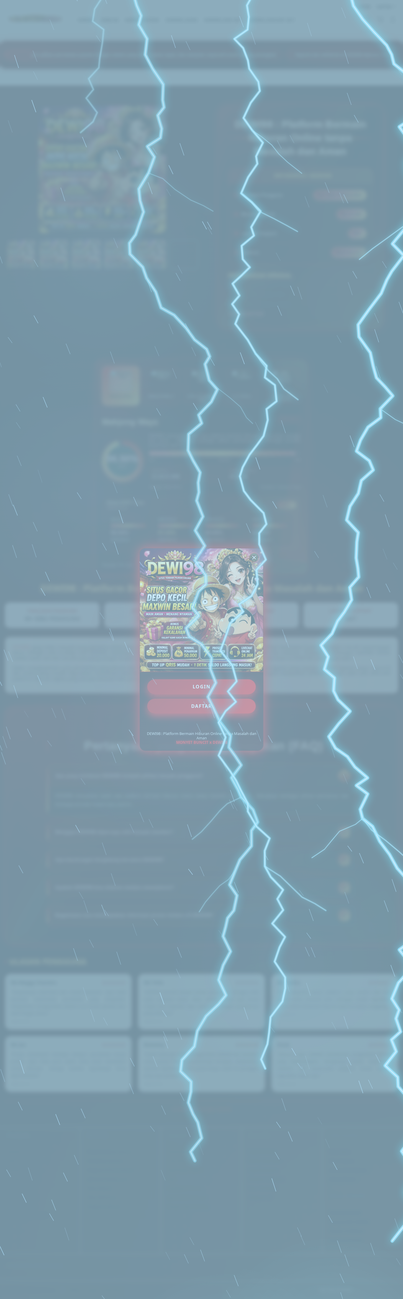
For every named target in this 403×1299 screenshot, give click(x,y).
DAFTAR (201, 706)
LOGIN (202, 686)
